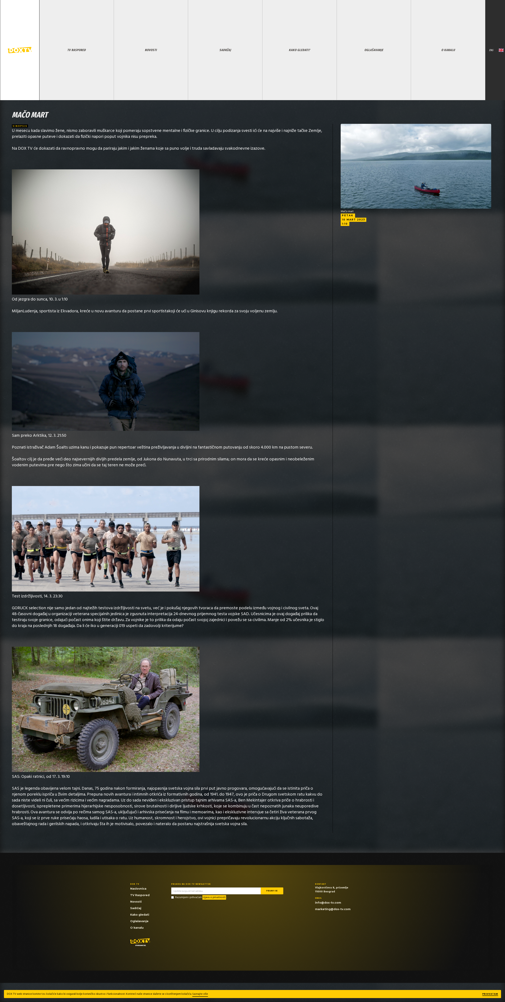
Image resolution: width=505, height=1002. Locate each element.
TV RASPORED (76, 50)
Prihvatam (490, 994)
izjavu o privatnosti (214, 897)
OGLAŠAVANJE (373, 50)
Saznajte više (200, 994)
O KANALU (448, 50)
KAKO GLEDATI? (299, 50)
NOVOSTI (151, 50)
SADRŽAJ (225, 50)
